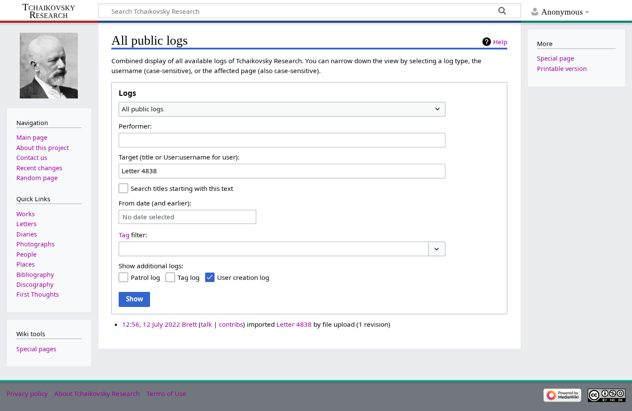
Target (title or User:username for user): (179, 157)
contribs (231, 324)
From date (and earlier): (155, 203)
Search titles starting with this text (182, 188)
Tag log (188, 277)
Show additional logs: (151, 265)
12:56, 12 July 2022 (151, 324)
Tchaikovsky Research (48, 11)
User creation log (243, 277)
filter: (133, 234)
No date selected (148, 217)
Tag (124, 234)
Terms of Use (166, 393)
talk (206, 324)
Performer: (135, 126)
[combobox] (282, 109)
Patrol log (145, 277)
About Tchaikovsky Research (97, 393)
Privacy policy (27, 393)
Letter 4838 (294, 324)
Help (500, 41)
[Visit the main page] (49, 65)
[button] (436, 249)
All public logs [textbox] (142, 108)
